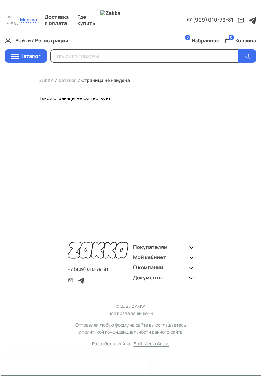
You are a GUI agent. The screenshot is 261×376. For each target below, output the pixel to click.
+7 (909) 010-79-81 (209, 20)
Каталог (67, 80)
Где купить (86, 20)
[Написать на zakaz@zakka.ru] (241, 20)
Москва (28, 20)
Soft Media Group (151, 344)
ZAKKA (46, 80)
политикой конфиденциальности (116, 332)
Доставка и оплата (57, 20)
